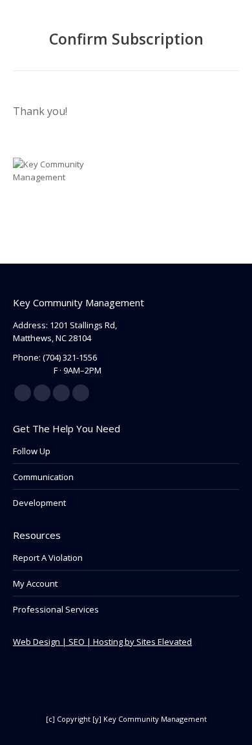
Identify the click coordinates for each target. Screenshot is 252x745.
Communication (43, 477)
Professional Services (56, 609)
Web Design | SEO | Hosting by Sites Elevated (102, 641)
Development (39, 503)
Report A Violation (48, 557)
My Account (35, 583)
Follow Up (31, 451)
